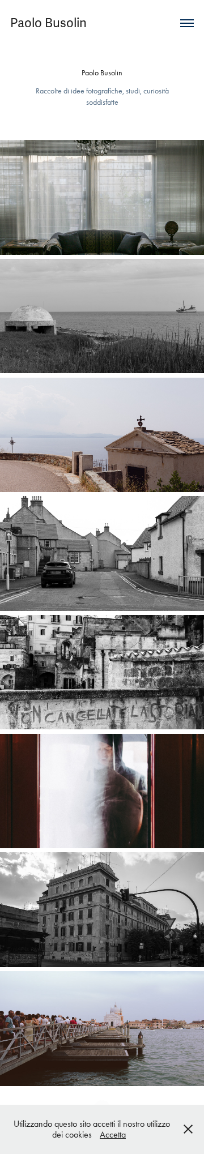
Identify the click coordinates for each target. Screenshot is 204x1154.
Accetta (113, 1134)
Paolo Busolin (48, 23)
